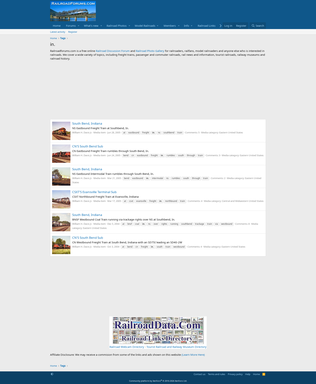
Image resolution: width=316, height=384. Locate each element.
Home (57, 25)
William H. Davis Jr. (82, 132)
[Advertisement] (158, 89)
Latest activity (57, 31)
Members (170, 25)
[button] (78, 25)
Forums (71, 25)
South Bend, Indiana (87, 123)
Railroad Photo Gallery (150, 51)
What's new (91, 25)
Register (72, 31)
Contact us (199, 374)
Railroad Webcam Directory (127, 347)
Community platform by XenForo (158, 380)
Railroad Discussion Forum (113, 51)
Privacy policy (235, 374)
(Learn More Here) (193, 354)
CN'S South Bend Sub (87, 146)
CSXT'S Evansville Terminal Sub (94, 192)
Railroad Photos (117, 25)
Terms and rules (216, 374)
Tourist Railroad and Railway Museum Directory (176, 347)
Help (247, 374)
